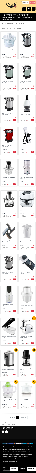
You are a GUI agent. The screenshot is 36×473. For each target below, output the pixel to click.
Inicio (3, 23)
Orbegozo (4, 372)
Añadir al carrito (9, 61)
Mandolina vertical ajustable (27, 146)
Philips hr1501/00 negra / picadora (26, 369)
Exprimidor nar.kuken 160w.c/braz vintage (7, 82)
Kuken (3, 54)
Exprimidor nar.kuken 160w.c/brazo (7, 273)
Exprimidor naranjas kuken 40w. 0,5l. (9, 50)
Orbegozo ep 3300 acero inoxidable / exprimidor (8, 369)
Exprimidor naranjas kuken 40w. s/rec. (27, 241)
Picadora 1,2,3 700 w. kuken (27, 305)
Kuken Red (4, 149)
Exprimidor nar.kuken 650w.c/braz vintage (25, 82)
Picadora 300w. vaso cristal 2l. (8, 209)
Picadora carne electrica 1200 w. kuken (26, 337)
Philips (21, 372)
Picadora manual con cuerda (25, 209)
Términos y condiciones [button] (10, 461)
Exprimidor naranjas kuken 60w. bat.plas (27, 178)
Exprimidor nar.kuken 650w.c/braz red (7, 146)
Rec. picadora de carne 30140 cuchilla (7, 241)
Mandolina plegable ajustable (25, 273)
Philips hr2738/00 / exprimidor (24, 400)
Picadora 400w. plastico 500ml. (8, 305)
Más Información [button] (6, 469)
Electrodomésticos (18, 23)
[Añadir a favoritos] (15, 54)
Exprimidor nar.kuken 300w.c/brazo (25, 50)
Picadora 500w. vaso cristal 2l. (8, 178)
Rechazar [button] (22, 468)
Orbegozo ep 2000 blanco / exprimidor (9, 400)
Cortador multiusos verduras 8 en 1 (9, 337)
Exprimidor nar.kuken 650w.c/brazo (7, 114)
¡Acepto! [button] (13, 468)
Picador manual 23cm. (25, 114)
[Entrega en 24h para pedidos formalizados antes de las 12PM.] (16, 350)
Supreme (22, 118)
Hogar (9, 23)
